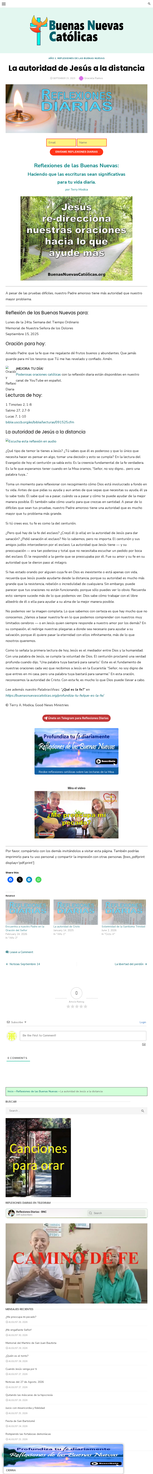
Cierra (11, 1470)
